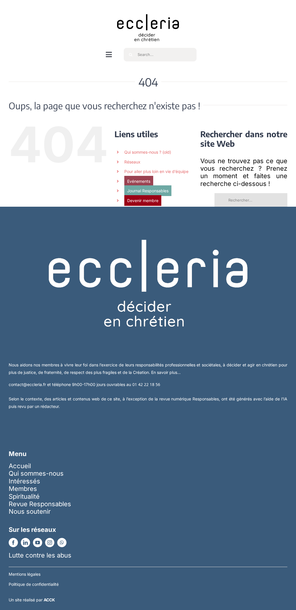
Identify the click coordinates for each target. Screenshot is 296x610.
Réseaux (132, 161)
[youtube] (37, 542)
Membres (23, 488)
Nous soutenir (30, 511)
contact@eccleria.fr (28, 384)
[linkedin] (25, 542)
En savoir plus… (166, 372)
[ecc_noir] (148, 9)
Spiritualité (24, 496)
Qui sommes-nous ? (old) (147, 152)
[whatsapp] (61, 542)
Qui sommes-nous (36, 473)
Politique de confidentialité (34, 584)
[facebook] (13, 542)
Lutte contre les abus (40, 555)
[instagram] (49, 542)
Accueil (20, 466)
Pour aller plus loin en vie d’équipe (156, 171)
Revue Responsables (40, 504)
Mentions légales (24, 574)
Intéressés (24, 481)
